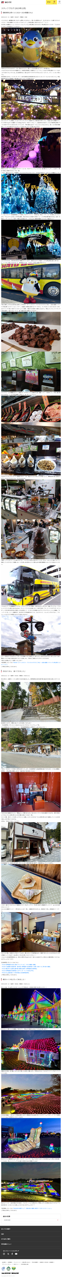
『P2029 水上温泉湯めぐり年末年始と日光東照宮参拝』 (15, 972)
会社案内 (4, 1262)
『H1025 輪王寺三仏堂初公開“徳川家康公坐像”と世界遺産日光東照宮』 (19, 968)
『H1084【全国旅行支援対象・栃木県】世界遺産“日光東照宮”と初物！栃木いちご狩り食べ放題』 (26, 966)
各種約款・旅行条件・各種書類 (46, 1262)
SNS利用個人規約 (24, 1264)
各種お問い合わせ (26, 1262)
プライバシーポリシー (7, 1264)
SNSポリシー (16, 1264)
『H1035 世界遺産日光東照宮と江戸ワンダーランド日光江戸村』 (17, 970)
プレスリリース (17, 1262)
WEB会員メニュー (6, 1244)
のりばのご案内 (5, 1239)
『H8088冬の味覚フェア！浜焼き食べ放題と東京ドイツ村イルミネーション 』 (32, 1208)
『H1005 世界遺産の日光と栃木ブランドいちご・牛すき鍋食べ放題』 (18, 964)
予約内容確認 (35, 1262)
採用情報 (10, 1262)
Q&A (2, 1234)
